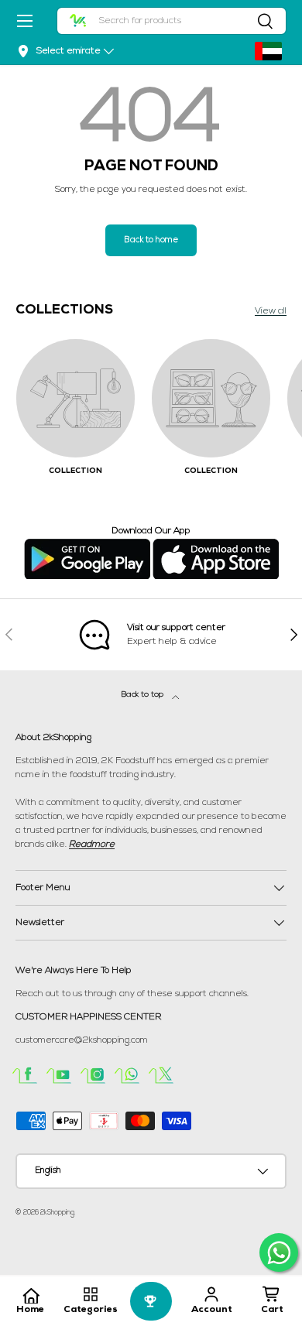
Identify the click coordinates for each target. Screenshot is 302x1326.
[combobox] (172, 21)
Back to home (151, 240)
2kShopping (57, 1212)
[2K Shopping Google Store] (87, 545)
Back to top (144, 694)
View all (271, 311)
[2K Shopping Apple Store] (216, 545)
